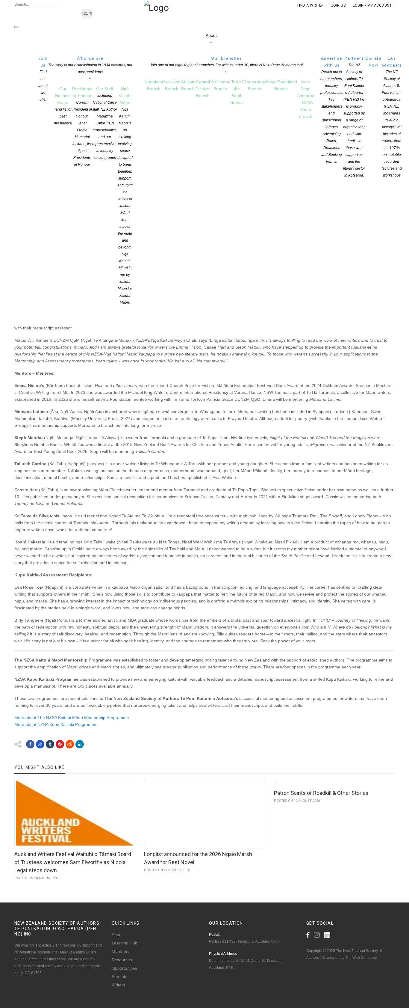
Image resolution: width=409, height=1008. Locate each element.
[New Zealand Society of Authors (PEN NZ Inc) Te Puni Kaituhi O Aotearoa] (156, 7)
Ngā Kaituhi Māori (125, 195)
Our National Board (63, 105)
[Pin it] (60, 744)
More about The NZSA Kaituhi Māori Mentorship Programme (71, 717)
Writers (118, 985)
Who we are (90, 65)
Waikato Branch (188, 85)
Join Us (338, 5)
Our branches (226, 61)
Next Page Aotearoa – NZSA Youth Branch (305, 99)
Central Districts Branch (203, 88)
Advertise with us (331, 110)
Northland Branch (154, 85)
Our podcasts (391, 116)
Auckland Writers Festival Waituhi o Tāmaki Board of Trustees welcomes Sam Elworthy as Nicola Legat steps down (72, 862)
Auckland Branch (172, 85)
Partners (354, 116)
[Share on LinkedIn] (79, 744)
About (211, 35)
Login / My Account (372, 5)
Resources (122, 959)
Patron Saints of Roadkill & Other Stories (321, 793)
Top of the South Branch (237, 92)
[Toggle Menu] (16, 27)
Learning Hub (124, 943)
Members (121, 951)
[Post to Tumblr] (50, 744)
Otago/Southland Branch (281, 85)
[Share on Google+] (40, 744)
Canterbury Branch (254, 85)
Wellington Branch (220, 85)
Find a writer (310, 5)
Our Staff (104, 123)
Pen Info (120, 976)
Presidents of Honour (82, 126)
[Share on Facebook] (30, 744)
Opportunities (124, 968)
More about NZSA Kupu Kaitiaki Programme (56, 724)
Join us (43, 79)
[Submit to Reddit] (70, 744)
